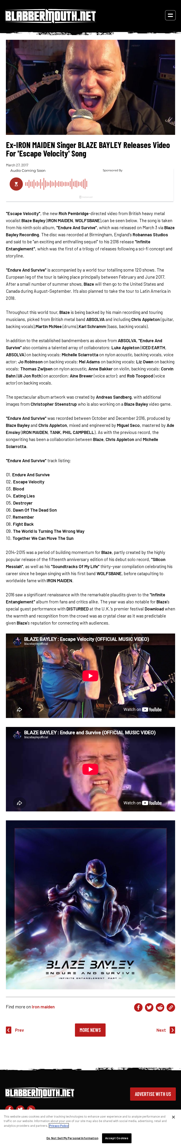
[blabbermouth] (50, 21)
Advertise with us (153, 1094)
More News (90, 1030)
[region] (90, 1128)
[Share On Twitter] (149, 1007)
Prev (19, 1030)
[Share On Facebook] (138, 1007)
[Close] (173, 1117)
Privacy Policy (58, 1125)
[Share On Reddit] (160, 1007)
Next (161, 1030)
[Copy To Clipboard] (171, 1007)
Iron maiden (43, 1006)
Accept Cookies (116, 1138)
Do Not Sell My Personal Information (72, 1138)
